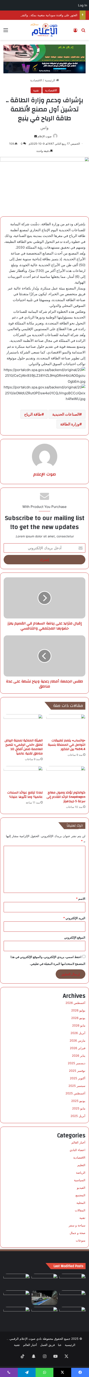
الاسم (80, 898)
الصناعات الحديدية (65, 414)
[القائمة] (5, 32)
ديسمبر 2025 (76, 1063)
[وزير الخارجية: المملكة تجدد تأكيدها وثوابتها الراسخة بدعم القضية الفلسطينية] (44, 1281)
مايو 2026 (78, 1025)
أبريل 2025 (78, 1116)
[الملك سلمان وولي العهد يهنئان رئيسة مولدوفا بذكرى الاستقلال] (44, 1314)
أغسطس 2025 (75, 1093)
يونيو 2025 (78, 1101)
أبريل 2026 (78, 1033)
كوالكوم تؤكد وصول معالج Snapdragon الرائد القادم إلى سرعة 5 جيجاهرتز (66, 797)
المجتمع (80, 1195)
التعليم (81, 1165)
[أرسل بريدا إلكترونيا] (35, 136)
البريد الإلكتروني (74, 918)
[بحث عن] (83, 32)
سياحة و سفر (77, 1225)
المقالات (80, 1210)
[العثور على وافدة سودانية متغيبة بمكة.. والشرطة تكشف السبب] (16, 1281)
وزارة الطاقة (69, 424)
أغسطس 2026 (75, 1003)
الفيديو (81, 1187)
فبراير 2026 (77, 1048)
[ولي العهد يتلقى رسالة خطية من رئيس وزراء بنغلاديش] (72, 1297)
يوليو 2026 (78, 1010)
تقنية (36, 90)
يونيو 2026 (78, 1018)
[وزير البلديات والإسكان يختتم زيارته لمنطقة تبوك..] (72, 1281)
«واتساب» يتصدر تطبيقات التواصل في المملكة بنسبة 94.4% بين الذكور (66, 745)
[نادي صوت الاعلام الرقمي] (45, 30)
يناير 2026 (78, 1055)
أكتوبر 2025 (77, 1078)
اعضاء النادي (77, 1150)
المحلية (80, 1203)
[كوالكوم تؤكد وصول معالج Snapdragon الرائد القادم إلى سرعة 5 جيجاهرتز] (65, 777)
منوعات (80, 1240)
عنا (60, 1345)
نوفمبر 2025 (77, 1070)
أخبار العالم (78, 1142)
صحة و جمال (77, 1233)
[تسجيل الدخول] (75, 32)
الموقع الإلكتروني (74, 937)
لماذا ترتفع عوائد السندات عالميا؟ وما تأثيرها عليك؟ (25, 795)
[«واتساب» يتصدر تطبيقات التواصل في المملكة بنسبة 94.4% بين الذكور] (65, 725)
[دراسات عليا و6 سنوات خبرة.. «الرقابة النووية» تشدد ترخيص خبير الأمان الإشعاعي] (16, 1314)
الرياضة (80, 1172)
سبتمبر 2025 (76, 1086)
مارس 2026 (77, 1040)
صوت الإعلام (45, 136)
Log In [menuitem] (82, 5)
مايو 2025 (78, 1108)
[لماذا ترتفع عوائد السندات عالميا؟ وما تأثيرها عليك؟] (23, 777)
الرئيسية (50, 80)
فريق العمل (47, 1345)
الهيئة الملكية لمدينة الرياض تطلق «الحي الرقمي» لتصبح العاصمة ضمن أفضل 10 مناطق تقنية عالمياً (24, 747)
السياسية (79, 1180)
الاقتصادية (36, 80)
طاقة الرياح (33, 414)
